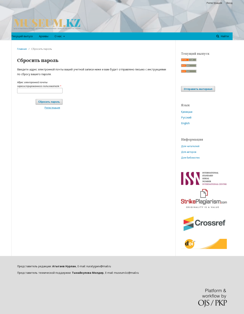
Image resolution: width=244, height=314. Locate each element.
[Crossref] (204, 234)
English (185, 123)
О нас (59, 36)
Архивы (43, 36)
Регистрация (214, 3)
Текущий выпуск (22, 36)
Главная (22, 49)
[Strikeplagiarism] (204, 207)
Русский (186, 117)
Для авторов (188, 152)
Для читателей (190, 146)
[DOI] (204, 248)
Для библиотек (190, 157)
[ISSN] (204, 184)
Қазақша (186, 112)
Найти (224, 36)
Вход (229, 3)
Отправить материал (198, 89)
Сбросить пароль (49, 101)
